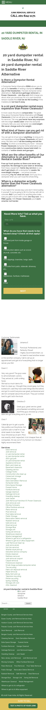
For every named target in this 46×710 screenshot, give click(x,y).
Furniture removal (12, 490)
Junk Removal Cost (30, 658)
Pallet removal (11, 572)
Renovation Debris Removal (24, 670)
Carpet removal (12, 561)
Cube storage (11, 478)
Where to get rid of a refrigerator (18, 538)
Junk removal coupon (14, 558)
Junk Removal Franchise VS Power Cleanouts (23, 501)
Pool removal (11, 512)
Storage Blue (11, 527)
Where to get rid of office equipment (20, 541)
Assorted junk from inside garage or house (17, 241)
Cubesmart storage (13, 476)
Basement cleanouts (14, 467)
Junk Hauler (10, 498)
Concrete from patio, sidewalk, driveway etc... (19, 267)
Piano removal (11, 510)
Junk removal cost (13, 503)
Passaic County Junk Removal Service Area (17, 626)
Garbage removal (12, 494)
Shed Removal (33, 674)
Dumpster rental (12, 483)
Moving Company (13, 505)
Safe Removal (21, 674)
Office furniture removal (15, 507)
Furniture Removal (7, 646)
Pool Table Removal (34, 666)
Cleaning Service (7, 638)
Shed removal (11, 525)
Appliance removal (13, 463)
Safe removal (11, 523)
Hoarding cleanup (13, 496)
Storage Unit (17, 677)
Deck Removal (6, 630)
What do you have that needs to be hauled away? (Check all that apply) (21, 232)
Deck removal (11, 450)
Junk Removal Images (25, 650)
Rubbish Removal (7, 674)
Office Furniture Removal (25, 662)
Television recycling (13, 576)
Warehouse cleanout (14, 534)
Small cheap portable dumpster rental (21, 565)
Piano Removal (6, 666)
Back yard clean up (13, 465)
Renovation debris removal (16, 518)
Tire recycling (11, 567)
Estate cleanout (12, 554)
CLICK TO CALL (24, 701)
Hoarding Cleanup (7, 654)
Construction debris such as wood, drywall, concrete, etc (17, 251)
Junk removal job (12, 545)
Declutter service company (16, 552)
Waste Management (26, 681)
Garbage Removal (8, 650)
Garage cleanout (12, 492)
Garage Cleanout (23, 646)
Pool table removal (13, 514)
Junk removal (11, 452)
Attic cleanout (11, 585)
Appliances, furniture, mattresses (16, 276)
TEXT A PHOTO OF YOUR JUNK (23, 706)
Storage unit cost (12, 583)
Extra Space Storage (14, 485)
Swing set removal (13, 532)
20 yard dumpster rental (15, 461)
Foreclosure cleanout (14, 563)
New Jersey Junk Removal (11, 658)
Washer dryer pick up (14, 550)
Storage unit (10, 530)
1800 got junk (11, 459)
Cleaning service (12, 470)
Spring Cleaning (12, 581)
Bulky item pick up (13, 574)
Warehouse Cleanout (9, 681)
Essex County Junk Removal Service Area (16, 619)
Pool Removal (19, 666)
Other (5, 283)
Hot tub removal (12, 547)
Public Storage (11, 516)
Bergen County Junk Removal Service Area (17, 615)
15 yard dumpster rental (15, 456)
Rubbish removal (12, 521)
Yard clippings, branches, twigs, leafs (18, 259)
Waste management (14, 536)
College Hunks (11, 472)
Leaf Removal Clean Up (15, 543)
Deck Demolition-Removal (16, 481)
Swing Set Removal (31, 677)
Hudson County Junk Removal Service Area (17, 622)
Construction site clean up (16, 474)
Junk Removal (19, 630)
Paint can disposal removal (16, 570)
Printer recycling (12, 578)
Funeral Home (11, 487)
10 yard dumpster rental (15, 454)
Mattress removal (13, 556)
